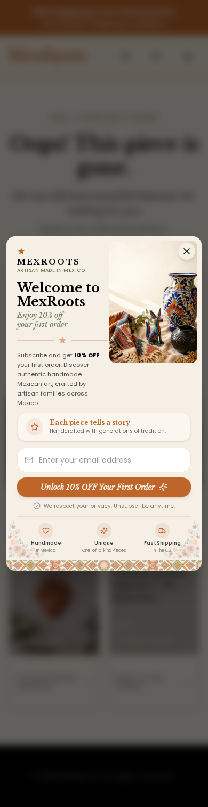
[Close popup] (186, 251)
